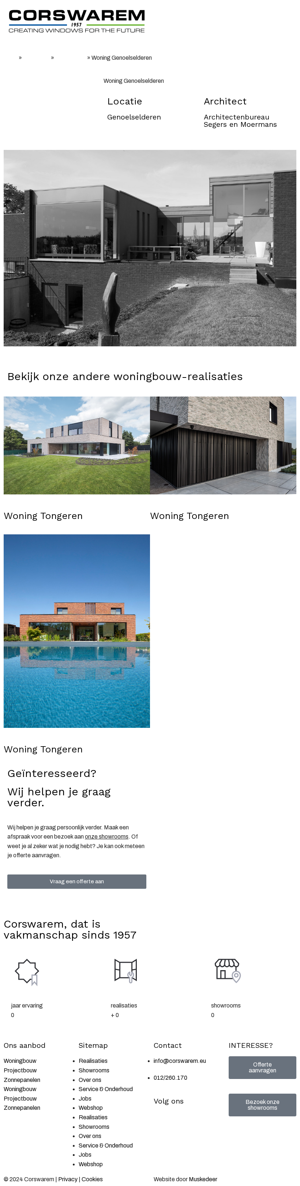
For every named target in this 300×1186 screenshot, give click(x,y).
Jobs (85, 1098)
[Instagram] (182, 1121)
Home (11, 58)
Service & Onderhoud (106, 1089)
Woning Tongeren (43, 515)
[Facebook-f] (163, 1121)
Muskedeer (203, 1179)
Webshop (91, 1108)
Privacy (68, 1179)
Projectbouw (20, 1070)
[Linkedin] (201, 1121)
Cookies (92, 1179)
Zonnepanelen (22, 1080)
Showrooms (94, 1070)
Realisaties (36, 58)
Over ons (90, 1080)
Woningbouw (70, 58)
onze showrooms (106, 836)
